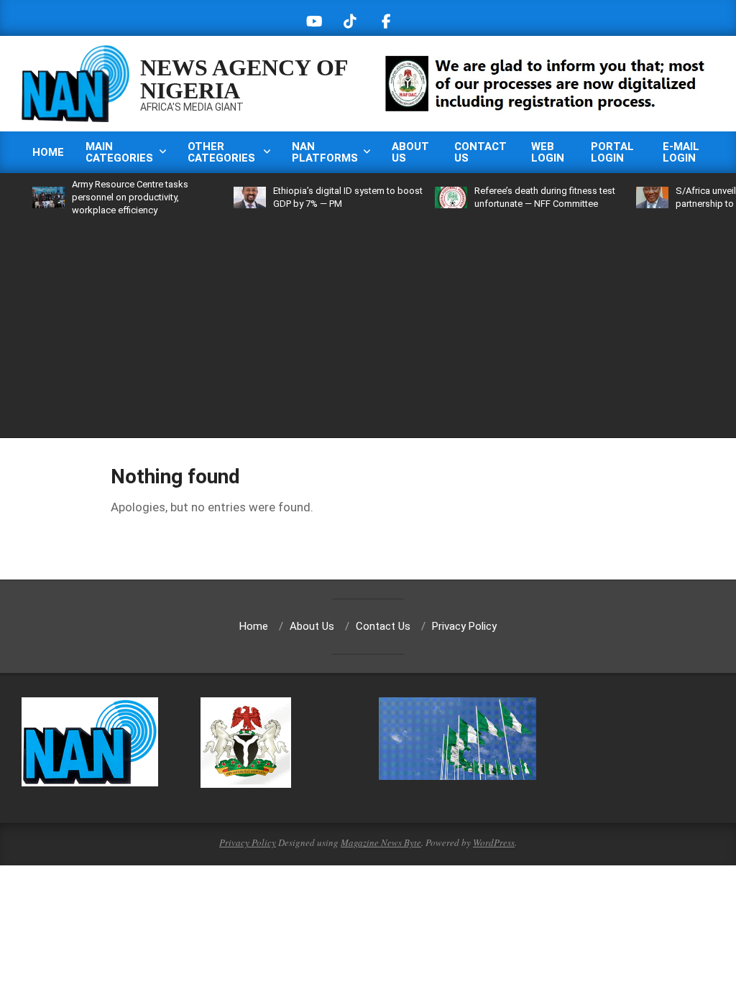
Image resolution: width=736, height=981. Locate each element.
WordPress (494, 842)
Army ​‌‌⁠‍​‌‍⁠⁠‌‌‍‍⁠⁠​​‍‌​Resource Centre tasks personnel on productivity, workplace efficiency (112, 197)
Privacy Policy (247, 842)
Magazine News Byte (381, 842)
